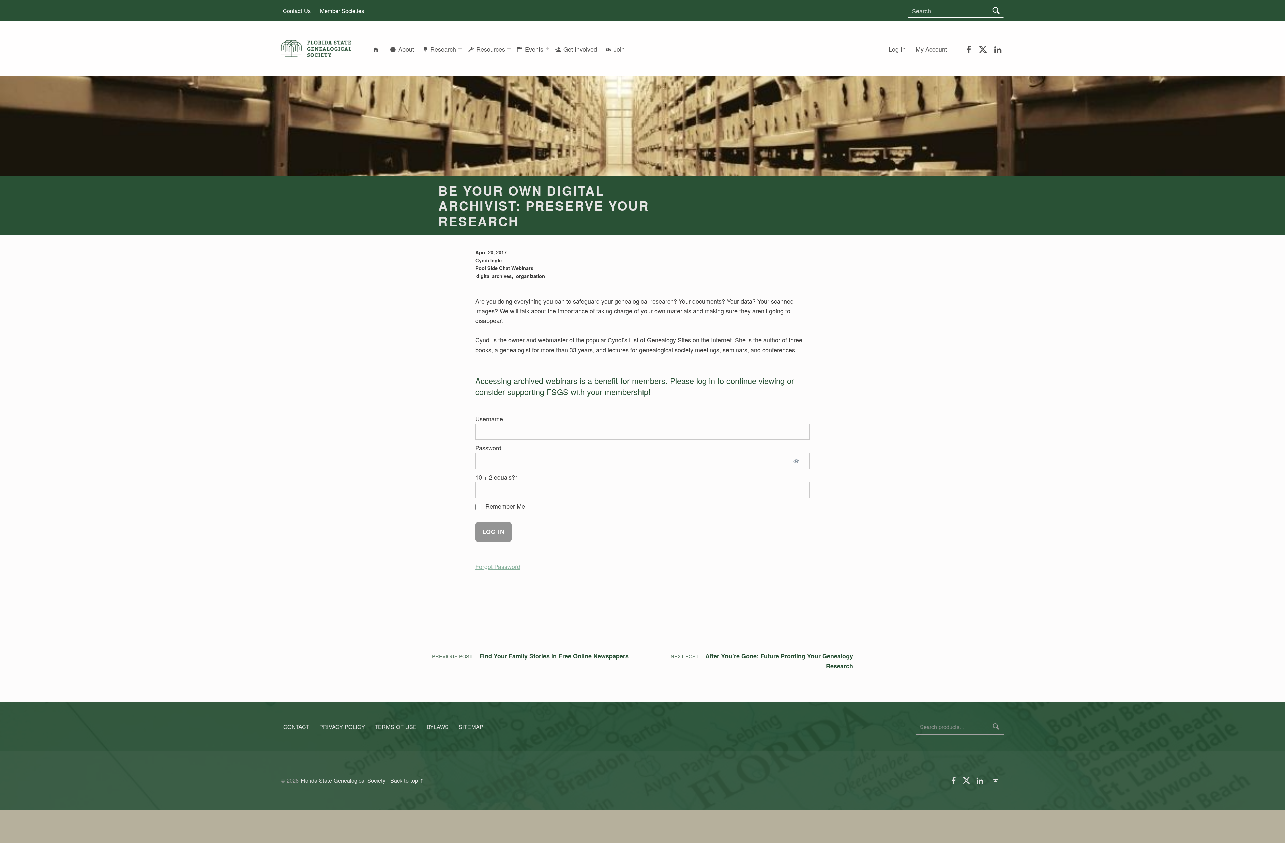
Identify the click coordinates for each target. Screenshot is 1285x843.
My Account (931, 49)
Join (619, 49)
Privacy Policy (342, 727)
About (406, 49)
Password (488, 447)
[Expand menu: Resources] (509, 48)
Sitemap (471, 727)
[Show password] (798, 461)
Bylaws (438, 727)
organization (530, 276)
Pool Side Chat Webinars (504, 268)
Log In (897, 49)
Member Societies (342, 11)
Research (443, 49)
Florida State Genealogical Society (343, 780)
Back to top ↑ (407, 780)
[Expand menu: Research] (460, 48)
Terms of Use (396, 727)
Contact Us (297, 11)
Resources (490, 49)
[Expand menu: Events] (547, 48)
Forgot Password (497, 566)
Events (534, 49)
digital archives (494, 276)
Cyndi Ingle (488, 260)
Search (996, 727)
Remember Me (504, 506)
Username (489, 418)
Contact (296, 727)
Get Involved (580, 49)
